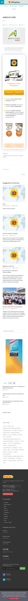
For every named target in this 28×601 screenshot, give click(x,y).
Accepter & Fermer (14, 598)
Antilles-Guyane (6, 432)
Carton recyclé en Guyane (10, 233)
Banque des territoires (15, 432)
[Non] (26, 596)
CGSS (9, 434)
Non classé (13, 235)
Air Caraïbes (14, 430)
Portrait (5, 514)
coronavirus (16, 441)
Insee (13, 449)
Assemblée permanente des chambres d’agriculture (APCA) (13, 156)
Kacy (4, 204)
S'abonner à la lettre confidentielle (19, 145)
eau (8, 443)
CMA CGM (9, 436)
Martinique (22, 449)
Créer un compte (13, 5)
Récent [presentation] (10, 383)
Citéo (4, 436)
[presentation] (14, 383)
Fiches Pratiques (7, 504)
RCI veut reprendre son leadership (12, 306)
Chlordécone (14, 434)
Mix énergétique (6, 542)
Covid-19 (22, 441)
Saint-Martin (18, 458)
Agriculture (5, 153)
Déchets (4, 443)
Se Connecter (9, 92)
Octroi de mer (10, 451)
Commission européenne (8, 441)
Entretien (6, 510)
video (4, 462)
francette (5, 445)
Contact (14, 9)
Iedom (9, 449)
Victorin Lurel (19, 460)
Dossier (5, 508)
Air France (20, 430)
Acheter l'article (19, 92)
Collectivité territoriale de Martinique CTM (11, 439)
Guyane (19, 447)
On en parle (23, 24)
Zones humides (6, 536)
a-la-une (4, 426)
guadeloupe (15, 447)
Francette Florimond (14, 24)
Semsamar (5, 460)
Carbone (23, 174)
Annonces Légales (8, 522)
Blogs (5, 506)
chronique (20, 434)
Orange (15, 451)
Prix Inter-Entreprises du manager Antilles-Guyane (13, 456)
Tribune (5, 518)
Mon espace (21, 5)
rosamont (5, 458)
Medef (4, 451)
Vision (5, 520)
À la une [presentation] (5, 383)
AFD (13, 426)
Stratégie (6, 516)
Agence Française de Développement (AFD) (11, 428)
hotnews (5, 449)
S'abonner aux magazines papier (9, 145)
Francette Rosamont (7, 447)
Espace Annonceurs (8, 494)
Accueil (6, 5)
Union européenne (12, 460)
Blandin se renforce (8, 266)
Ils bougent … (7, 512)
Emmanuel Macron (17, 443)
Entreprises (15, 308)
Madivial (16, 449)
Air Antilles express (7, 430)
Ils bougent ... (16, 205)
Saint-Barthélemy (11, 458)
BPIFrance (5, 434)
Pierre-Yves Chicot (6, 454)
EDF (11, 443)
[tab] (5, 383)
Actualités (6, 502)
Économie (6, 389)
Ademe (9, 426)
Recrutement (6, 169)
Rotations (5, 530)
